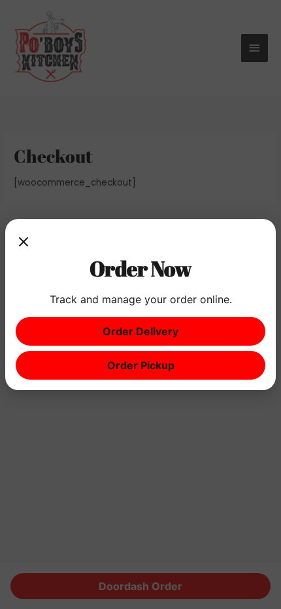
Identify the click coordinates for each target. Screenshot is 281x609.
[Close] (23, 242)
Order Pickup (140, 365)
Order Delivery (140, 331)
